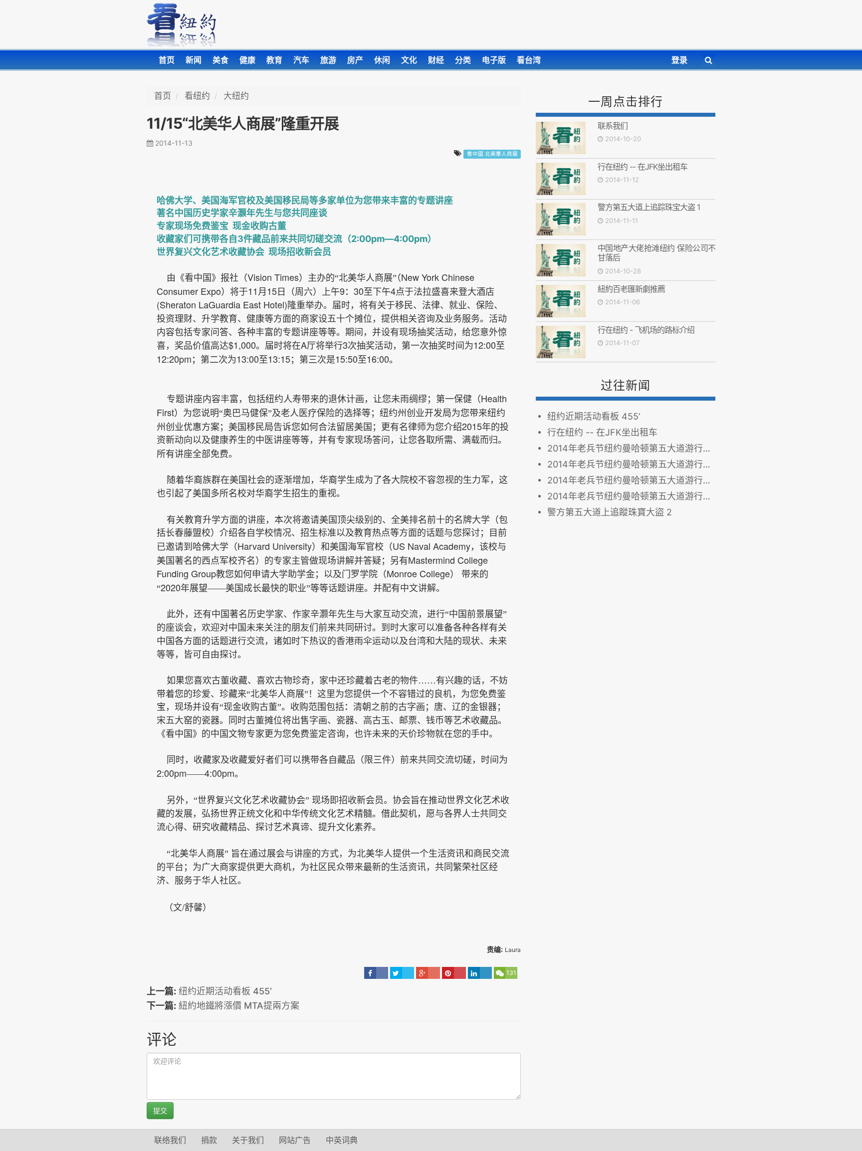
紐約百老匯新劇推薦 (631, 289)
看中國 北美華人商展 (492, 154)
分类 (463, 60)
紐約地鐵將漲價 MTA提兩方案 (239, 1005)
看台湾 (529, 60)
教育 (274, 60)
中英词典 (342, 1140)
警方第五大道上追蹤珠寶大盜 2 (609, 512)
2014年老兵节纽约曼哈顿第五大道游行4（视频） (631, 448)
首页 (167, 60)
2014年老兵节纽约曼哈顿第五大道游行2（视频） (631, 480)
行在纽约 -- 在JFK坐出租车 (642, 167)
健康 (247, 60)
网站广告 (295, 1140)
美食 (220, 60)
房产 (355, 60)
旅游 (328, 60)
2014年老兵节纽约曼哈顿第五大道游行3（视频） (631, 464)
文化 (409, 60)
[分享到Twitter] (402, 973)
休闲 (382, 60)
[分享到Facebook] (376, 973)
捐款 (209, 1140)
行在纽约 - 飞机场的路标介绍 (646, 330)
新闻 (194, 60)
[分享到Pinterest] (454, 973)
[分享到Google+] (428, 973)
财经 (436, 60)
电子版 (494, 60)
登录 (679, 60)
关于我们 (248, 1140)
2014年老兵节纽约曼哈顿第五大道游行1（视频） (631, 496)
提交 (160, 1110)
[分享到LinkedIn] (480, 973)
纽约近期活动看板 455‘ (225, 991)
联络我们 (170, 1140)
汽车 (301, 60)
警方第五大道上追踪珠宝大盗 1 (649, 207)
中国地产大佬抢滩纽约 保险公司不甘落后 (656, 252)
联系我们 (613, 126)
